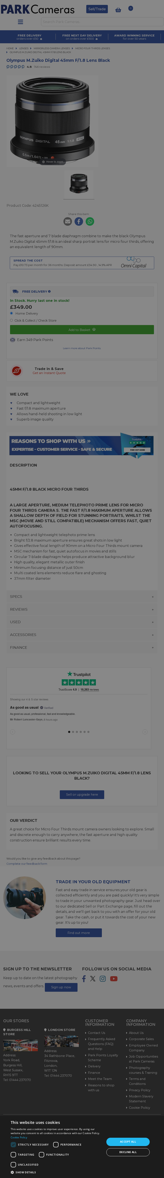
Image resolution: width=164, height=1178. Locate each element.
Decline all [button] (128, 1152)
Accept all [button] (128, 1141)
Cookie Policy (19, 1137)
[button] (56, 1172)
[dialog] (82, 1147)
